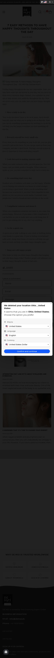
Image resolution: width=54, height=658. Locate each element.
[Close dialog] (51, 303)
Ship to (10, 322)
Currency (10, 340)
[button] (47, 2)
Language (11, 331)
